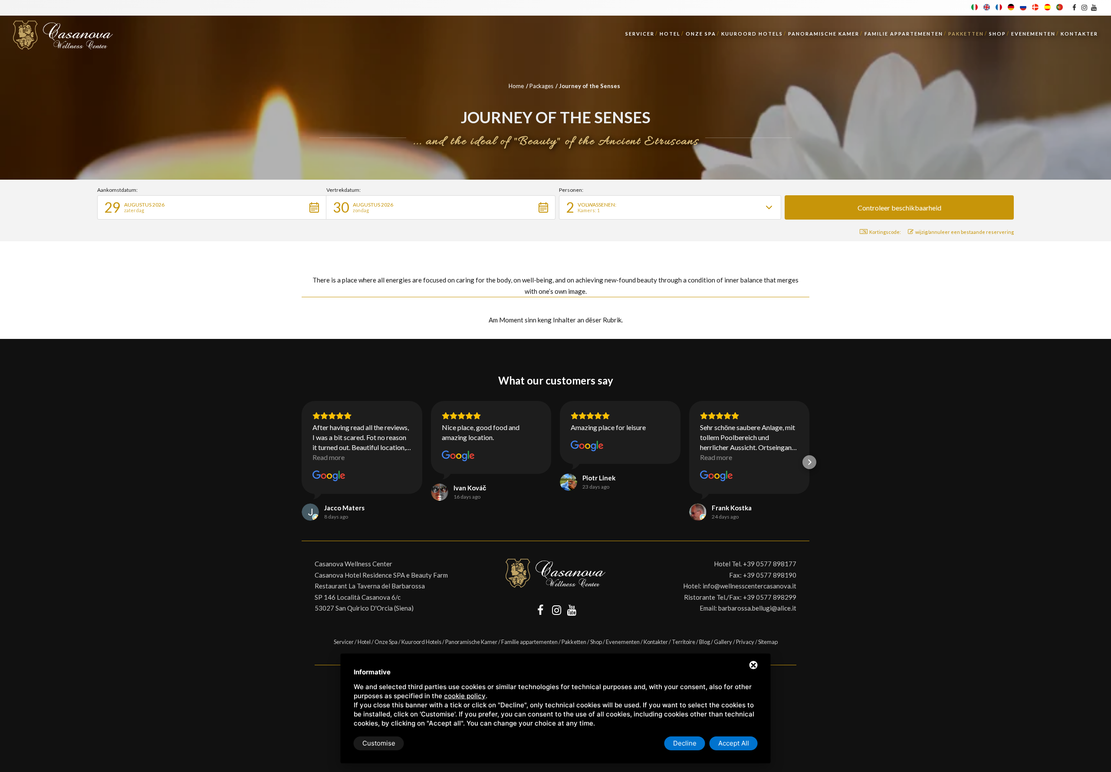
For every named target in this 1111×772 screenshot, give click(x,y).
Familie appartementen (903, 33)
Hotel (670, 33)
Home (516, 85)
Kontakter (1079, 33)
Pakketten (966, 33)
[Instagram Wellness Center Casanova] (1084, 7)
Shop (997, 33)
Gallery (723, 641)
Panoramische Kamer (823, 33)
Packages (541, 85)
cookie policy (465, 696)
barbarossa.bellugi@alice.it (757, 608)
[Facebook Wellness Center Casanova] (1074, 7)
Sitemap (768, 641)
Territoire (683, 641)
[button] (211, 207)
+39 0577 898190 (769, 575)
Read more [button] (328, 457)
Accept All (733, 743)
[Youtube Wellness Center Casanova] (1094, 7)
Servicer (639, 33)
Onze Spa (701, 33)
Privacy (745, 641)
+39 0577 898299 (769, 597)
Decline (685, 743)
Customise (378, 743)
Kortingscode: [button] (885, 232)
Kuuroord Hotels (752, 33)
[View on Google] (328, 476)
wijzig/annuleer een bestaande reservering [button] (964, 232)
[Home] (63, 32)
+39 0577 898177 (769, 564)
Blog (704, 641)
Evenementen (1033, 33)
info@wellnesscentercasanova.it (749, 586)
